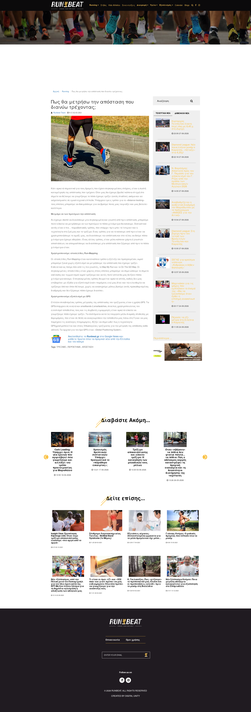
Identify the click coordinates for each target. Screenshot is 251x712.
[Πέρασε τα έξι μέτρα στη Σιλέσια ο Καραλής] (163, 319)
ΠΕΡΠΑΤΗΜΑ (74, 346)
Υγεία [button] (153, 5)
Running (65, 91)
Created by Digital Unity (125, 695)
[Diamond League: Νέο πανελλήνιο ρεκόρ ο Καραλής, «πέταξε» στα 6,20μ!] (163, 146)
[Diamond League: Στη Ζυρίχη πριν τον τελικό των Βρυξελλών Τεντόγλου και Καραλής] (163, 233)
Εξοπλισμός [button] (165, 5)
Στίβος (104, 5)
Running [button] (93, 5)
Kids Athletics (114, 5)
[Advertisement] (78, 70)
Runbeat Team (59, 112)
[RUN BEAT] (67, 5)
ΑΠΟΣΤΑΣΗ (87, 346)
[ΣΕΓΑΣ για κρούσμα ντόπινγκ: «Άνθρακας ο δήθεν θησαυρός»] (163, 262)
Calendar (179, 5)
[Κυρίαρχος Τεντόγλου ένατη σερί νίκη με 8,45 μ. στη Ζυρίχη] (163, 122)
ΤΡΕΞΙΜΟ (61, 346)
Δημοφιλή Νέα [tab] (182, 113)
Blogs (187, 5)
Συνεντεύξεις (128, 5)
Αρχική (56, 91)
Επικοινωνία (113, 639)
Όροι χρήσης (133, 639)
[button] (46, 457)
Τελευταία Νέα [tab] (163, 113)
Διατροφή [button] (142, 5)
